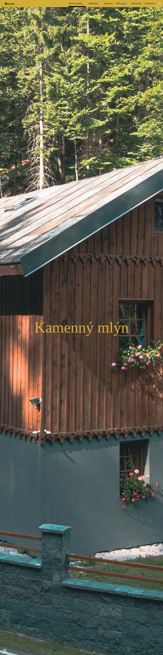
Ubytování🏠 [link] (95, 3)
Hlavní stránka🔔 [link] (77, 3)
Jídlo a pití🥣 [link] (122, 3)
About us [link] (108, 3)
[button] (160, 4)
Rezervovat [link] (150, 3)
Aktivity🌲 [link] (136, 3)
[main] (81, 327)
